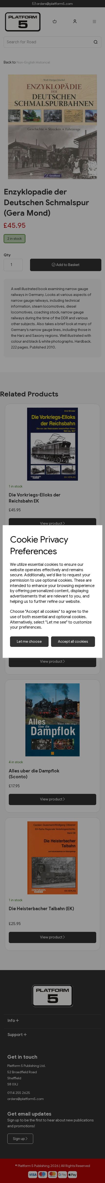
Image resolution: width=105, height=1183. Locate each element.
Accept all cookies (73, 641)
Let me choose (29, 641)
